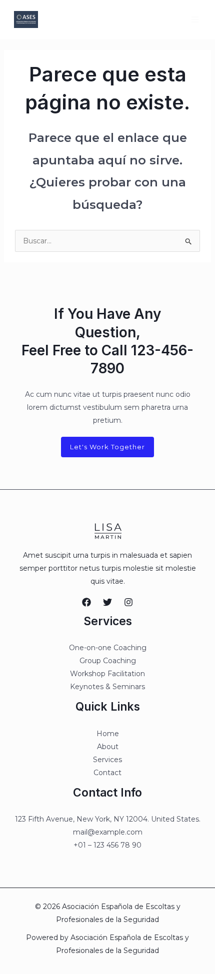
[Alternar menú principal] (194, 19)
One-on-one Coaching (107, 647)
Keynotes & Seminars (107, 686)
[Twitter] (107, 602)
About (107, 746)
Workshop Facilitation (107, 673)
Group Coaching (108, 660)
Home (107, 733)
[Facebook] (86, 602)
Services (107, 759)
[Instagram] (128, 602)
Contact (108, 772)
